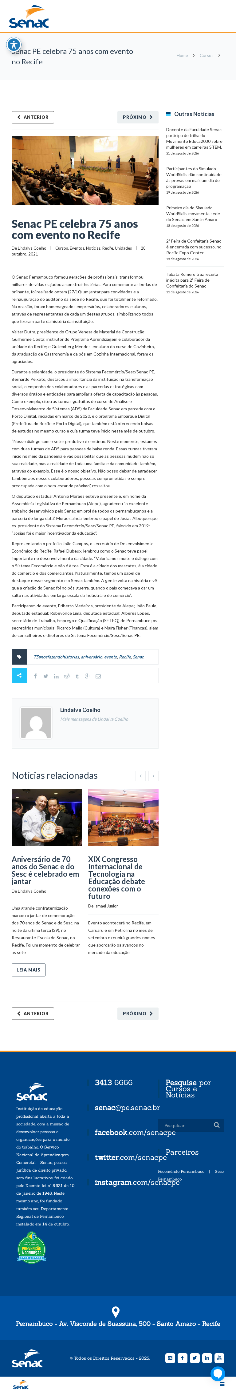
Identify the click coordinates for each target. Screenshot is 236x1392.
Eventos (77, 248)
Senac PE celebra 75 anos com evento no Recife (75, 229)
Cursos (207, 55)
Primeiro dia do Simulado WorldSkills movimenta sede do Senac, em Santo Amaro (193, 213)
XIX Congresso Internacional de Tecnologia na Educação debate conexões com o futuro (116, 877)
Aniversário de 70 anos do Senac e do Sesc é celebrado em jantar (45, 870)
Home (182, 55)
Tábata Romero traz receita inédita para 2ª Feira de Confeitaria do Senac (192, 280)
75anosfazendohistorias (56, 656)
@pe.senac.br (127, 1107)
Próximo (135, 117)
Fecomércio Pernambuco (181, 1171)
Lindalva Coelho (32, 248)
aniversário (91, 656)
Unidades (123, 248)
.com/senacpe (135, 1132)
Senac (38, 16)
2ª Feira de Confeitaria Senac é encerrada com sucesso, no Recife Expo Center (194, 246)
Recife (107, 248)
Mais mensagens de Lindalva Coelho (94, 719)
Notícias (93, 248)
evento (110, 656)
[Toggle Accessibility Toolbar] (13, 44)
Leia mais (29, 969)
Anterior (36, 117)
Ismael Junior (106, 905)
